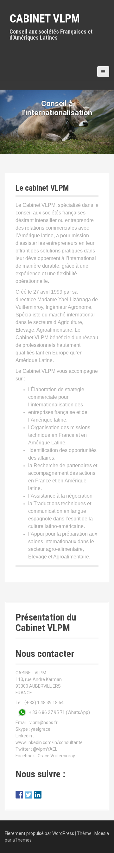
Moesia (101, 833)
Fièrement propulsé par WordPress (39, 833)
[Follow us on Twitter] (28, 795)
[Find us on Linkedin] (37, 795)
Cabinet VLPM (45, 18)
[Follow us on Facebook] (19, 795)
